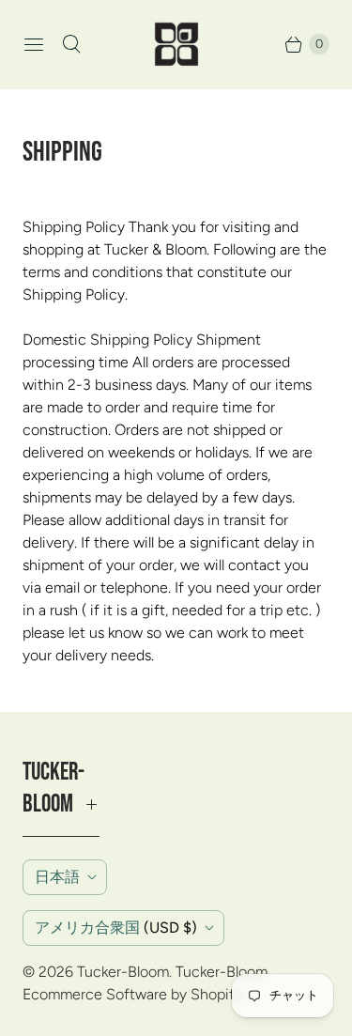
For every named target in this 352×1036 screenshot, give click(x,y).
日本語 (57, 877)
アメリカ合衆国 (116, 927)
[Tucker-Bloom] (176, 44)
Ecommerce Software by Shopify (132, 994)
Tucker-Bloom (123, 972)
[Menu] (34, 44)
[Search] (71, 44)
